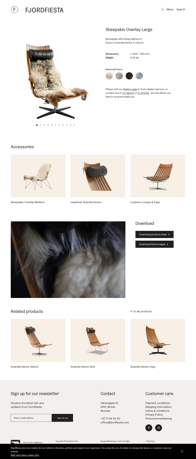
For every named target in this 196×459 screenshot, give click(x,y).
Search (180, 9)
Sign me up (62, 417)
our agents (128, 93)
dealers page (130, 89)
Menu (169, 9)
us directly (143, 93)
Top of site (150, 441)
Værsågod (126, 441)
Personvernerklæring (158, 418)
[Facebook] (148, 427)
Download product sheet (154, 234)
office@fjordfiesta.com (115, 422)
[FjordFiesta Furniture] (45, 9)
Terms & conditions (157, 411)
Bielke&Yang (111, 441)
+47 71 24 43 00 (110, 418)
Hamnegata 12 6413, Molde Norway (109, 407)
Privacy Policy (154, 414)
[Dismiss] (182, 451)
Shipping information (158, 407)
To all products (141, 311)
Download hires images (153, 244)
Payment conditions (157, 403)
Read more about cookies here (25, 455)
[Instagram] (158, 427)
